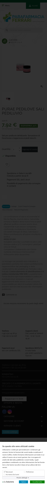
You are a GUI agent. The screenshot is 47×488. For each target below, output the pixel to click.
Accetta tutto (37, 482)
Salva (23, 482)
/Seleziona (8, 482)
